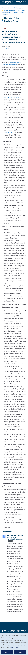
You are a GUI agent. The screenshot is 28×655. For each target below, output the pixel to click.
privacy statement (15, 647)
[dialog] (14, 644)
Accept (20, 652)
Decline (7, 652)
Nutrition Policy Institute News (16, 8)
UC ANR (4, 8)
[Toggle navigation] (3, 2)
